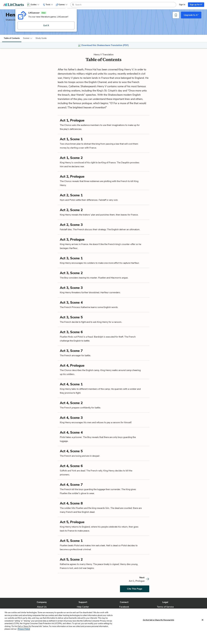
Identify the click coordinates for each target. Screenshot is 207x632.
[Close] (202, 620)
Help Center (83, 606)
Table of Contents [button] (12, 38)
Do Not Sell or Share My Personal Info (158, 620)
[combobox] (125, 4)
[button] (27, 38)
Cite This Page (134, 588)
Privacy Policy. (24, 629)
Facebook (124, 606)
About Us (42, 606)
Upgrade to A (191, 15)
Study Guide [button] (41, 38)
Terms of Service (165, 606)
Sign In (182, 4)
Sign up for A (196, 4)
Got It (46, 25)
